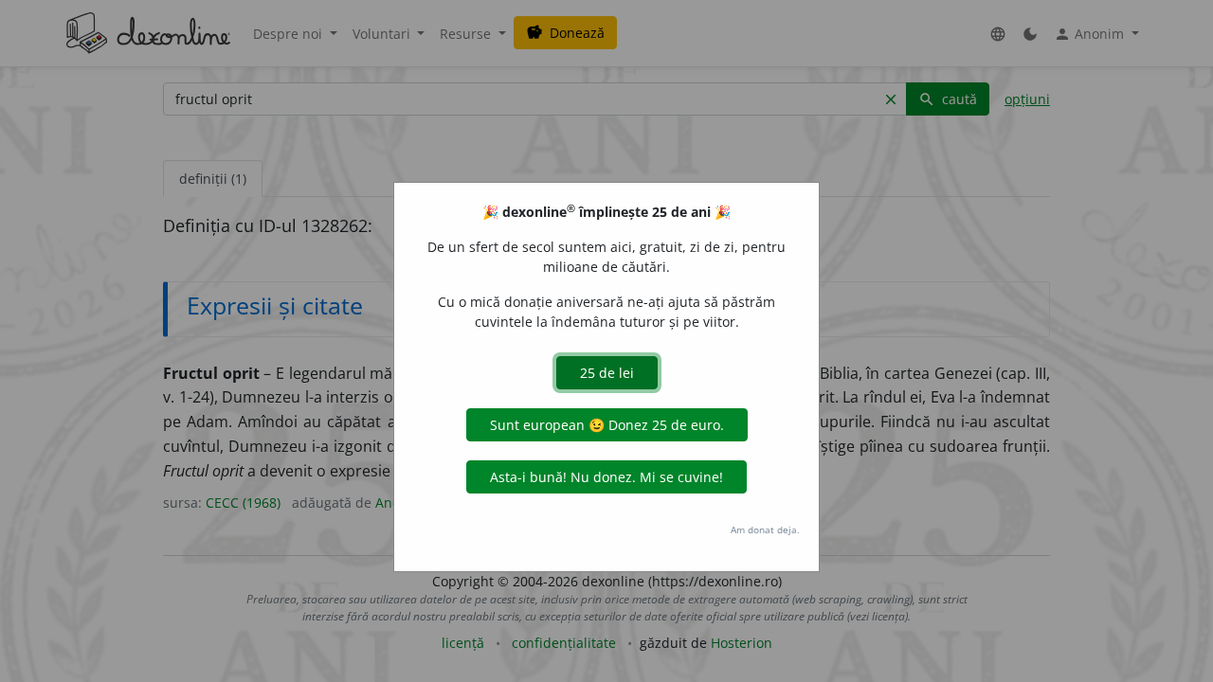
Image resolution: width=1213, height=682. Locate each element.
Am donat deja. (765, 529)
